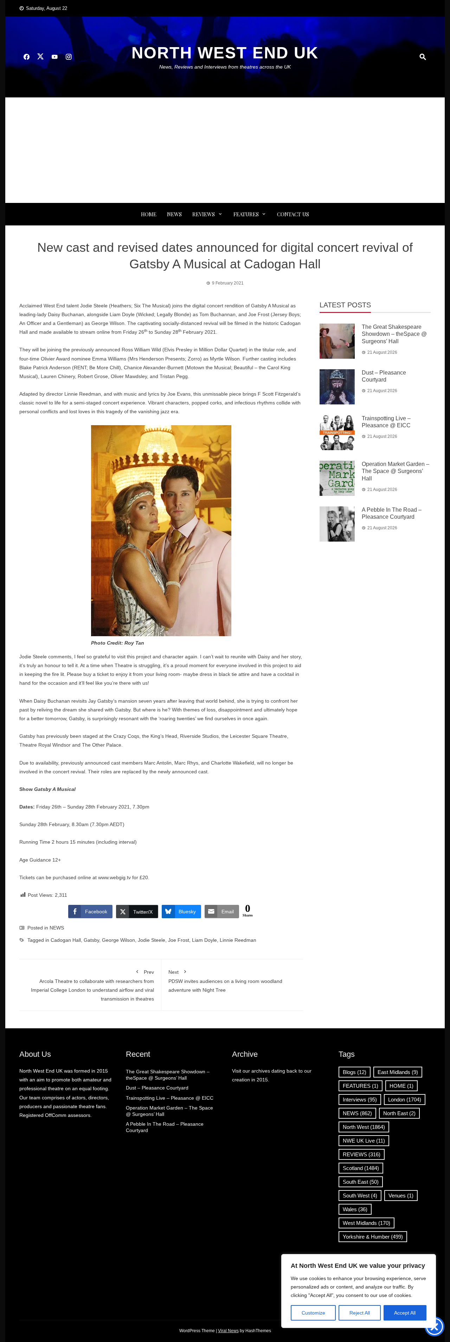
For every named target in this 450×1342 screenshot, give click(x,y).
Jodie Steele (151, 940)
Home (148, 214)
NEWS (174, 214)
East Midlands (398, 1072)
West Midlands (366, 1223)
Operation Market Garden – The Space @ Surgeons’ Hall (395, 471)
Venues (400, 1196)
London (404, 1100)
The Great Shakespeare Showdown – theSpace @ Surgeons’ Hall (394, 334)
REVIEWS (203, 214)
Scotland (361, 1168)
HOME (401, 1086)
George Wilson (118, 940)
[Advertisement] (225, 150)
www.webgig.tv (114, 877)
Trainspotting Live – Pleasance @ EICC (169, 1098)
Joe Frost (178, 940)
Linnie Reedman (238, 940)
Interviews (360, 1100)
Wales (355, 1209)
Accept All (405, 1313)
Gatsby (91, 940)
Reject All (359, 1313)
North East (399, 1113)
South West (360, 1196)
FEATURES (246, 214)
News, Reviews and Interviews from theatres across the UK (225, 67)
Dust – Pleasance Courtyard (157, 1088)
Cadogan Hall (66, 940)
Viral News (228, 1330)
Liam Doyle (204, 940)
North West (364, 1127)
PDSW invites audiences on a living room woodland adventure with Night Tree (225, 981)
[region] (358, 1291)
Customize (313, 1313)
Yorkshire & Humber (373, 1237)
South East (361, 1182)
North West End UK (225, 53)
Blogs (354, 1072)
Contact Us (293, 214)
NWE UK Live (364, 1141)
